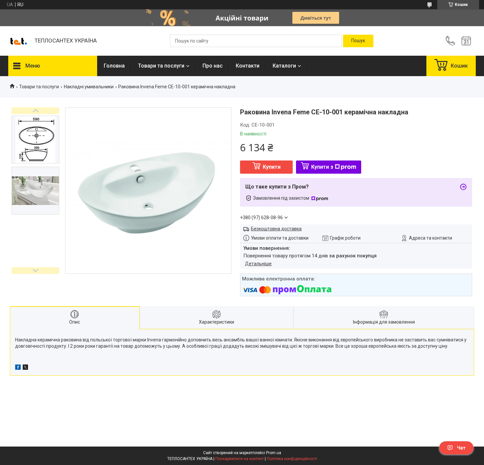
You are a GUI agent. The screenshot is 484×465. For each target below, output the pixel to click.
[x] (25, 368)
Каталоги (284, 66)
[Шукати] (358, 41)
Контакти (247, 66)
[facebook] (18, 368)
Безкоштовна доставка (276, 228)
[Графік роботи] (466, 40)
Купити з (322, 167)
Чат (461, 447)
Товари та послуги (161, 66)
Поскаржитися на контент (239, 458)
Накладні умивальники (89, 86)
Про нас (212, 66)
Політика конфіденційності (292, 458)
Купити (272, 167)
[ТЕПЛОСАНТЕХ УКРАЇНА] (18, 40)
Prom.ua (273, 452)
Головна (114, 66)
